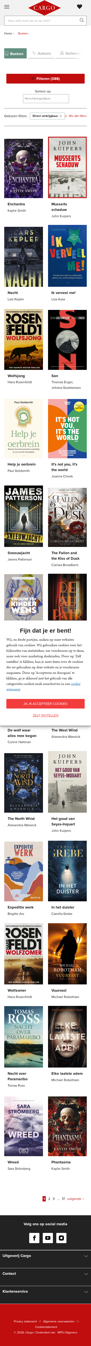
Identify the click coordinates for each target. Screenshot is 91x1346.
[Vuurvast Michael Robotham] (67, 962)
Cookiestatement (46, 1327)
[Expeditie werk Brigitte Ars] (23, 878)
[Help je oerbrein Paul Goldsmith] (23, 435)
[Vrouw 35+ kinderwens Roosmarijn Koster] (23, 615)
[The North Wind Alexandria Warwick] (23, 790)
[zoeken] (83, 21)
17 (63, 1198)
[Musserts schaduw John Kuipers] (67, 178)
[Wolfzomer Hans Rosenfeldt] (23, 962)
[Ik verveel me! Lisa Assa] (67, 264)
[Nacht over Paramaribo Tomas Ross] (23, 1047)
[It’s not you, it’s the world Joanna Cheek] (67, 438)
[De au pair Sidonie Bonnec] (67, 613)
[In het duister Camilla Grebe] (67, 878)
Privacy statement (25, 1321)
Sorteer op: (43, 91)
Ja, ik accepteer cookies (45, 704)
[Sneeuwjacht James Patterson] (23, 524)
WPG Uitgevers (67, 1332)
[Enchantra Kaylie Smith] (23, 175)
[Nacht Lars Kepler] (23, 264)
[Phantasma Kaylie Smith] (67, 1133)
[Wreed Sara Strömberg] (23, 1133)
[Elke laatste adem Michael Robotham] (67, 1045)
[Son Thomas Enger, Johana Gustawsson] (67, 350)
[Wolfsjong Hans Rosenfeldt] (23, 347)
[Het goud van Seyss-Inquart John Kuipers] (67, 792)
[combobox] (46, 98)
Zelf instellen (45, 715)
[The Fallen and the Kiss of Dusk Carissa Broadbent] (67, 527)
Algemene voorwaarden (58, 1321)
